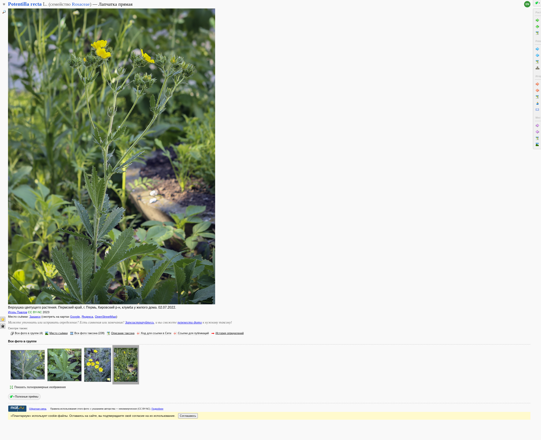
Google (75, 316)
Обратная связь (37, 408)
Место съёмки (58, 333)
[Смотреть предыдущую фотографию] (30, 156)
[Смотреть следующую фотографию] (193, 156)
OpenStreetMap (105, 316)
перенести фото (190, 322)
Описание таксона (122, 333)
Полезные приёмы (26, 396)
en (527, 4)
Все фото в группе (27, 333)
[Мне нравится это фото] (2, 319)
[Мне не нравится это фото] (2, 326)
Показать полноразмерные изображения (40, 387)
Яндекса (87, 316)
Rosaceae (81, 4)
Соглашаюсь (188, 415)
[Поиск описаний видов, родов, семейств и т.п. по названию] (4, 12)
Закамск (35, 316)
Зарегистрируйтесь (139, 322)
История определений (230, 333)
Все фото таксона (85, 333)
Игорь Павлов (17, 312)
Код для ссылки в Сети (156, 333)
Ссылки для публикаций (193, 333)
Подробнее (157, 408)
